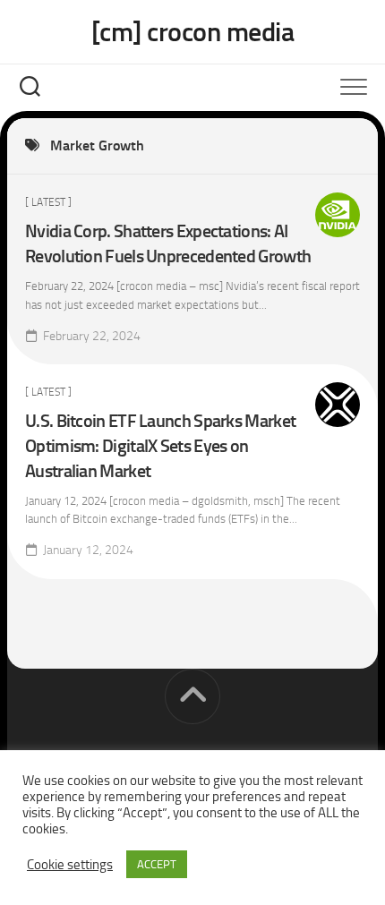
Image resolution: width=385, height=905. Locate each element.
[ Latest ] (48, 202)
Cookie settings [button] (70, 865)
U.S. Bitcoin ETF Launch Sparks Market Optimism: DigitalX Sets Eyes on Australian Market (160, 446)
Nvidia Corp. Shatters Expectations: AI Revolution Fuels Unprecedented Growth (168, 243)
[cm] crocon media (193, 32)
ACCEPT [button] (156, 864)
